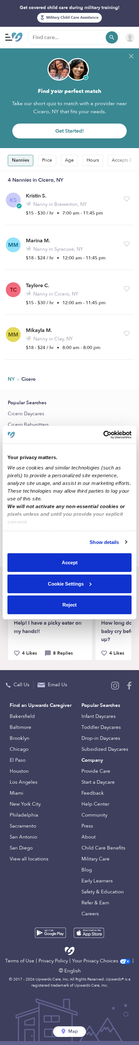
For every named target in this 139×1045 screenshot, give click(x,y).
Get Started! (69, 131)
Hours (93, 160)
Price (47, 160)
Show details (104, 542)
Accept (70, 562)
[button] (127, 199)
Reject (69, 605)
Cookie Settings (66, 583)
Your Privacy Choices (96, 961)
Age (69, 160)
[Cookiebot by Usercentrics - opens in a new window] (103, 434)
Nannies (20, 160)
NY (12, 379)
